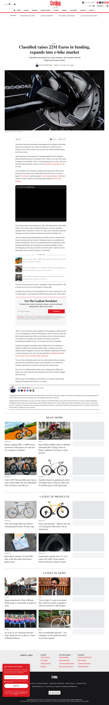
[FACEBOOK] (19, 390)
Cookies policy (81, 683)
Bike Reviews (82, 660)
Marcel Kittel (57, 176)
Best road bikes (64, 657)
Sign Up (16, 686)
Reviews (34, 10)
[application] (40, 203)
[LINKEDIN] (28, 390)
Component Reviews (84, 663)
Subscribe (100, 5)
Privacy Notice (20, 317)
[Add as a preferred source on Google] (54, 693)
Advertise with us (38, 686)
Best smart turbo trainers (66, 663)
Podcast (83, 10)
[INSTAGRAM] (25, 390)
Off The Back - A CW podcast (67, 15)
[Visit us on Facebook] (103, 3)
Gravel (64, 10)
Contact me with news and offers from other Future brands (16, 681)
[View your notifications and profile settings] (14, 4)
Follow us (54, 139)
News (19, 10)
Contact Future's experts (39, 683)
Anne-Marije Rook (46, 65)
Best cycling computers (66, 666)
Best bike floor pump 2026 (28, 15)
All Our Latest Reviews (85, 657)
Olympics (43, 666)
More (91, 10)
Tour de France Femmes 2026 (89, 15)
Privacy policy (70, 683)
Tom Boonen (24, 176)
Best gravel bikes (64, 660)
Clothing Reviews (83, 666)
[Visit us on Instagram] (98, 3)
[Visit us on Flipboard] (108, 3)
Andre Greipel (45, 176)
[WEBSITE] (30, 390)
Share (19, 139)
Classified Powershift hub (53, 164)
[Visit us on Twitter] (100, 3)
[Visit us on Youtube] (105, 3)
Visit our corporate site (76, 699)
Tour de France (45, 657)
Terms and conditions (56, 683)
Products (54, 43)
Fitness (56, 10)
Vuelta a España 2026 (47, 15)
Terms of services (37, 316)
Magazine (73, 10)
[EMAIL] (33, 390)
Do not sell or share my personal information (61, 686)
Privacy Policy (22, 692)
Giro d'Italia (44, 660)
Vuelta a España (46, 663)
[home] (14, 10)
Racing (26, 10)
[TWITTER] (22, 390)
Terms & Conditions (14, 693)
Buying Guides (45, 10)
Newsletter (63, 139)
